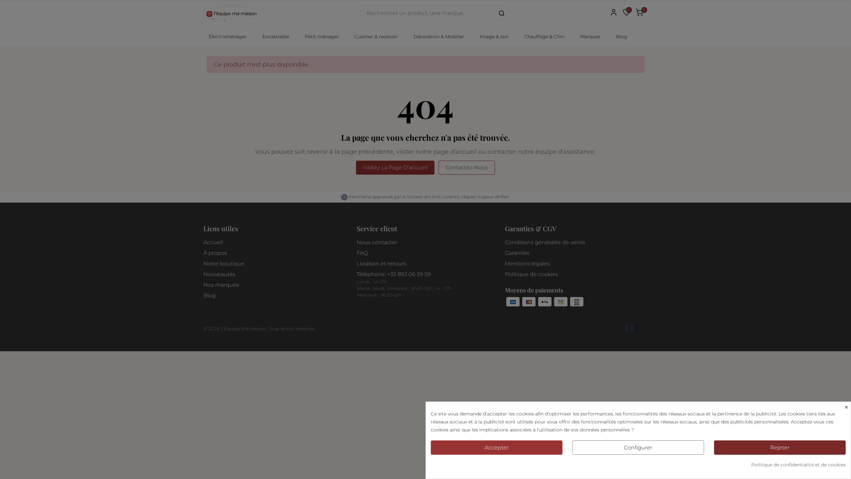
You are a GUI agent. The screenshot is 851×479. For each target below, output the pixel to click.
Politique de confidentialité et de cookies (798, 465)
